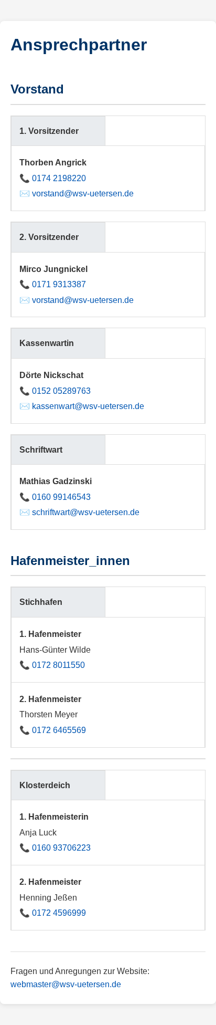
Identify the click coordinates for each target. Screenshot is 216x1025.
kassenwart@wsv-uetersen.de (88, 406)
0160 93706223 (61, 847)
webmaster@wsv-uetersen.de (65, 984)
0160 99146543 (61, 497)
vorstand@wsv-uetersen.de (83, 193)
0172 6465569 (59, 730)
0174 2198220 (59, 178)
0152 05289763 (61, 390)
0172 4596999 (59, 912)
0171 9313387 (59, 284)
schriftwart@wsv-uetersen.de (85, 512)
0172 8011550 (58, 665)
